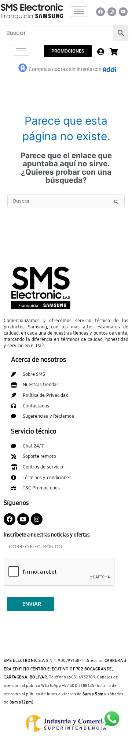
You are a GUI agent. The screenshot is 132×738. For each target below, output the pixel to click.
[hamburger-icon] (79, 11)
